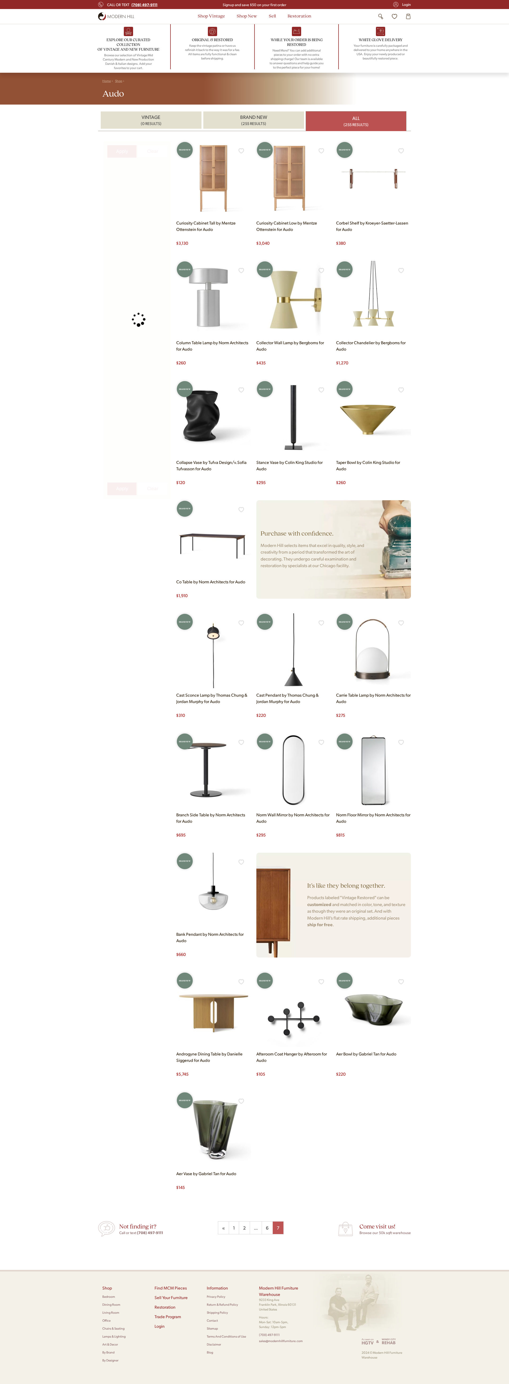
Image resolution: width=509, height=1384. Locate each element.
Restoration (299, 16)
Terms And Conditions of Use (226, 1336)
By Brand (108, 1352)
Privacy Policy (216, 1297)
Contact (212, 1320)
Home (106, 81)
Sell (272, 16)
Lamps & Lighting (114, 1336)
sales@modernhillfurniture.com (281, 1341)
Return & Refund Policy (222, 1305)
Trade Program (168, 1316)
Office (106, 1320)
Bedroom (108, 1297)
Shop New (247, 16)
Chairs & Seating (113, 1328)
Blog (210, 1352)
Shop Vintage (211, 16)
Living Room (110, 1312)
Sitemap (212, 1328)
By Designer (110, 1360)
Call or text (132, 4)
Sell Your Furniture (171, 1297)
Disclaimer (214, 1344)
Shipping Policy (217, 1312)
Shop (118, 81)
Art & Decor (110, 1344)
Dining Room (111, 1305)
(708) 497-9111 (269, 1335)
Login (406, 4)
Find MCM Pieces (171, 1288)
